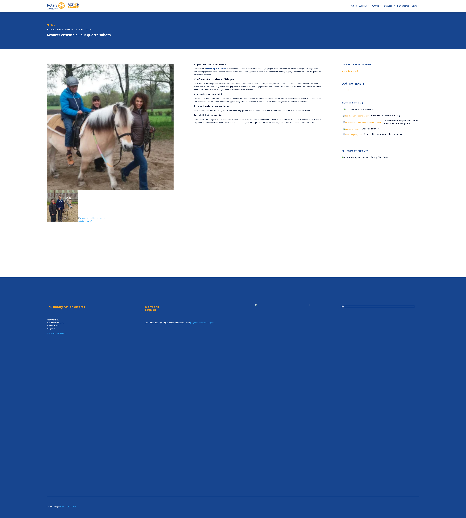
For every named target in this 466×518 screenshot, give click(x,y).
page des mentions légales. (202, 322)
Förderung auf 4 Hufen (216, 68)
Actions (363, 5)
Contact (415, 5)
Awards (375, 5)
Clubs (354, 5)
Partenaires (403, 5)
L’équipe (388, 5)
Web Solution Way (68, 507)
